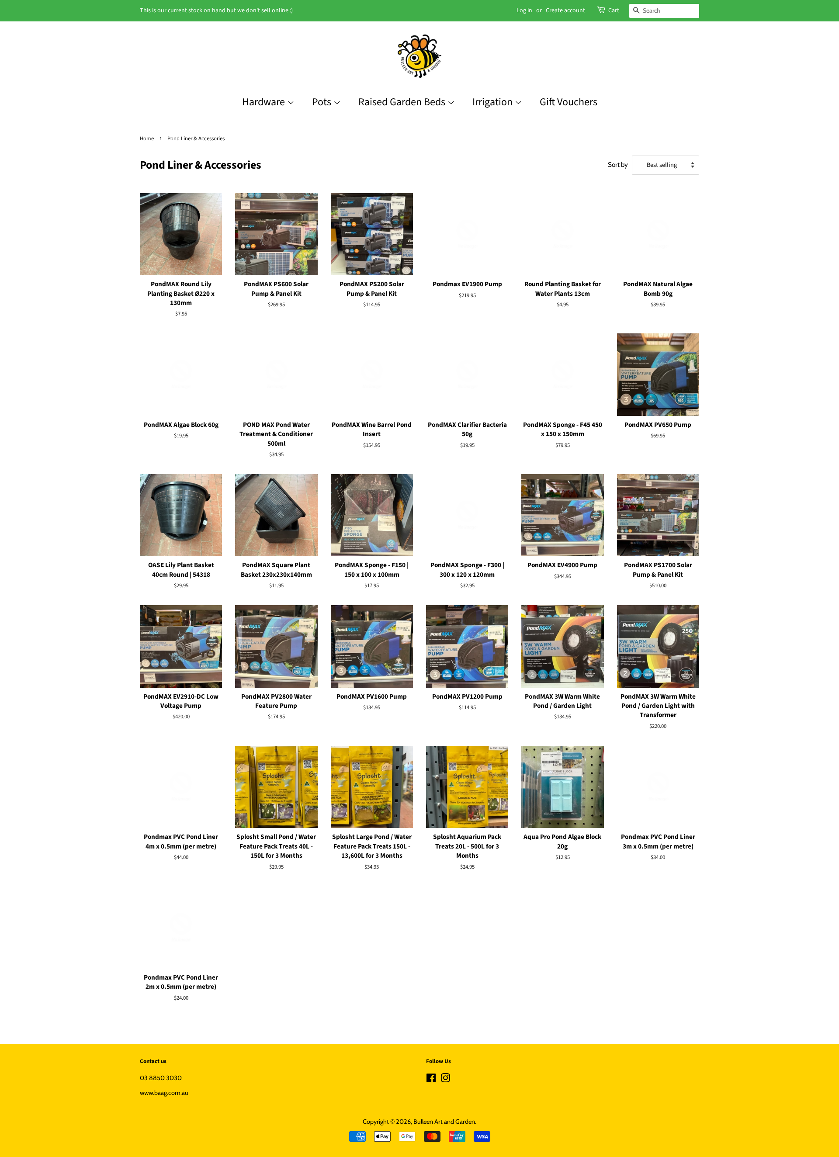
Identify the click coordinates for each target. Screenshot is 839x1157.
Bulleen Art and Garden (444, 1122)
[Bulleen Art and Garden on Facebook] (431, 1080)
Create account (565, 10)
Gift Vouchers (568, 102)
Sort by (618, 164)
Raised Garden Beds (402, 102)
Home (147, 138)
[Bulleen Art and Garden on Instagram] (445, 1080)
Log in (524, 10)
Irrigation (493, 102)
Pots (322, 102)
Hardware (264, 102)
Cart (613, 10)
